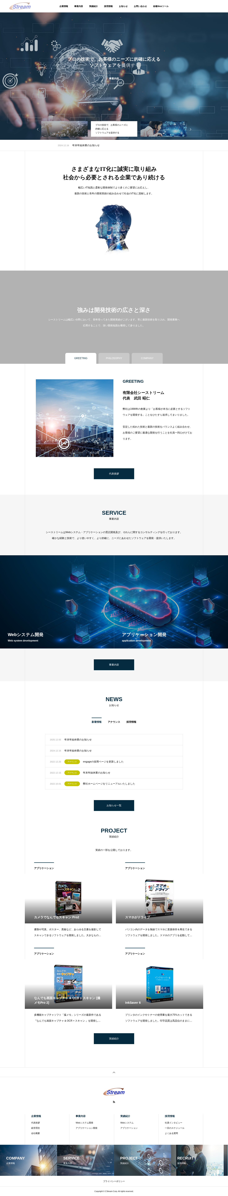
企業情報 (63, 6)
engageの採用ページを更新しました (111, 145)
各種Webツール (161, 6)
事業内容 (78, 6)
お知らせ (123, 6)
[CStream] (20, 6)
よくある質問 (171, 1133)
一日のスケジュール (174, 1128)
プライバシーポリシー (114, 1181)
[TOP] (114, 1072)
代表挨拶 (35, 1122)
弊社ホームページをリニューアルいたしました (109, 783)
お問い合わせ (140, 6)
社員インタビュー (173, 1122)
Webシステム (127, 1122)
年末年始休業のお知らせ (78, 739)
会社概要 (35, 1133)
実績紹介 (93, 6)
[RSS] (114, 1101)
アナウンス (80, 145)
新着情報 (97, 722)
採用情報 (108, 6)
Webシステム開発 (84, 1122)
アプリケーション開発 (86, 1128)
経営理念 (35, 1128)
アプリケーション (44, 868)
